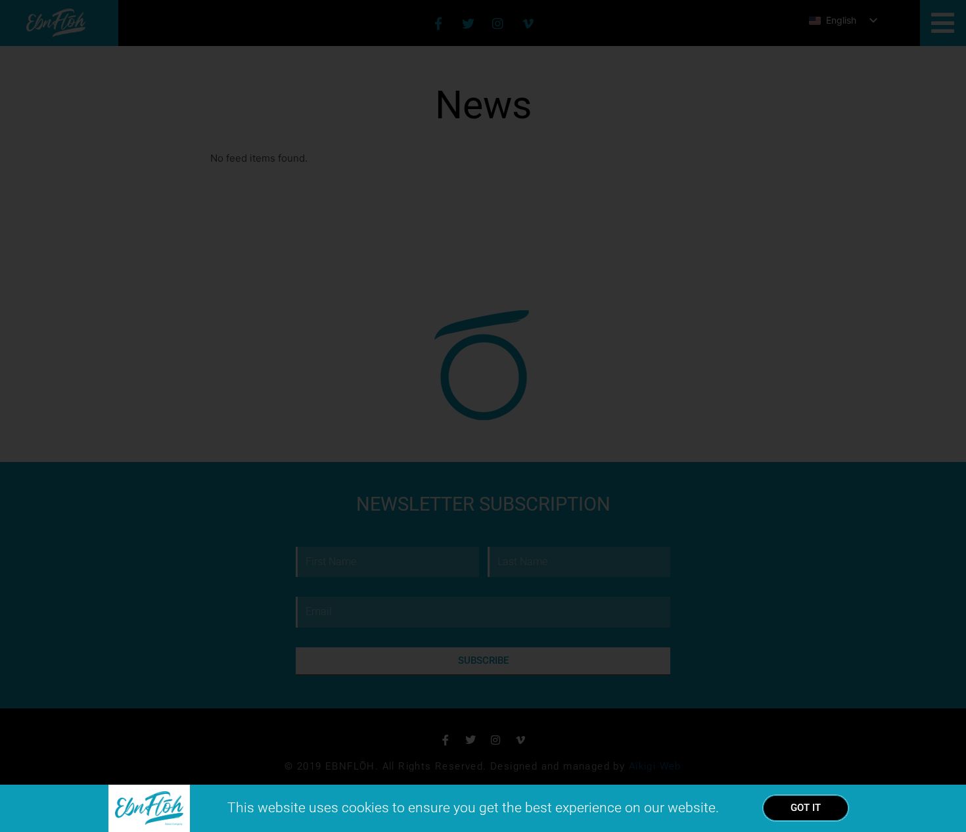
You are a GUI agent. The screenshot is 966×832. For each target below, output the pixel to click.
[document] (483, 416)
